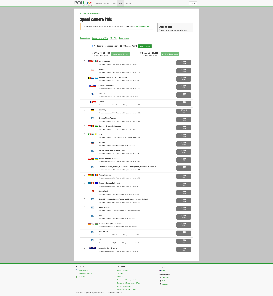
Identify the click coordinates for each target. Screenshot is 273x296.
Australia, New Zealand (108, 248)
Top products (85, 38)
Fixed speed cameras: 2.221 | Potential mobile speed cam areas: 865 (119, 235)
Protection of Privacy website (127, 280)
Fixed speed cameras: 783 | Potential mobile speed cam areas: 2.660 (119, 194)
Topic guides (124, 38)
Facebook (165, 278)
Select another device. (142, 26)
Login (194, 3)
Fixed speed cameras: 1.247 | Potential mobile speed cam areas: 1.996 (119, 129)
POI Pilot (113, 38)
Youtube (165, 284)
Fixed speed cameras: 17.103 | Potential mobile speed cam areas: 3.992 (120, 210)
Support (128, 3)
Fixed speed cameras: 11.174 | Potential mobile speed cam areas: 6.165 (119, 137)
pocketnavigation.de (85, 273)
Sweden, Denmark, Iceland (109, 183)
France (101, 102)
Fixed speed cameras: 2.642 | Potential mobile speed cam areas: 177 (119, 186)
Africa (101, 240)
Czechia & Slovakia (106, 85)
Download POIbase (102, 3)
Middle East (103, 232)
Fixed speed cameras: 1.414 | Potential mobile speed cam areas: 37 (118, 251)
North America (104, 61)
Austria (101, 69)
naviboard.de (83, 270)
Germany (102, 110)
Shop (120, 3)
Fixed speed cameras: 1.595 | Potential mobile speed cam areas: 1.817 (119, 72)
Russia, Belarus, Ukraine (108, 159)
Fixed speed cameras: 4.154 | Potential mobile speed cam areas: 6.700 (119, 105)
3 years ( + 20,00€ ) (150, 53)
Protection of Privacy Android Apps (128, 283)
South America (104, 207)
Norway (102, 142)
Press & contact (122, 270)
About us (120, 276)
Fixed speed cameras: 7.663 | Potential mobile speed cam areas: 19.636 (120, 162)
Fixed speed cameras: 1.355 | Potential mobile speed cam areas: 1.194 (119, 170)
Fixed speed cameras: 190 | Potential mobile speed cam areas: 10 (118, 218)
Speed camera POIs (93, 14)
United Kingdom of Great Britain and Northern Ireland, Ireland (123, 199)
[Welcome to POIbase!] (80, 14)
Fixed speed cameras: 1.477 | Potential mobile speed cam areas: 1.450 (119, 153)
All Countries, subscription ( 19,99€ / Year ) (115, 46)
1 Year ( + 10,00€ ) (101, 53)
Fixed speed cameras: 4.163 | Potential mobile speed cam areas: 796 (119, 80)
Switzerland (103, 191)
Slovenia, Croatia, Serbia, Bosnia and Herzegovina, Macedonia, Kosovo (127, 167)
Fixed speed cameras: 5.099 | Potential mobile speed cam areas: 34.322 (120, 113)
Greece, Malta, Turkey (107, 118)
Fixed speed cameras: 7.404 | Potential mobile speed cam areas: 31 (118, 64)
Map (114, 3)
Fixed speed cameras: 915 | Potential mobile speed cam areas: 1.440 (119, 243)
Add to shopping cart (121, 54)
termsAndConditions (124, 286)
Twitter (164, 281)
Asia (100, 215)
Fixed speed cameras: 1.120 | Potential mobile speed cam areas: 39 (118, 97)
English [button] (163, 270)
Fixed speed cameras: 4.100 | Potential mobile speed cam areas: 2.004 (119, 121)
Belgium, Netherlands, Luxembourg (113, 77)
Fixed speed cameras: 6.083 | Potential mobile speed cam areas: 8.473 (119, 202)
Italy (100, 134)
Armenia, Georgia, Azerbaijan (110, 223)
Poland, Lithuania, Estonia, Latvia (112, 150)
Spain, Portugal (105, 175)
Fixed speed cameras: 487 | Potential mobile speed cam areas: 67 (118, 226)
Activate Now (145, 46)
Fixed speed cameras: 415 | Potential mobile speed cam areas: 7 (117, 145)
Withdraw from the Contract (126, 289)
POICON (82, 276)
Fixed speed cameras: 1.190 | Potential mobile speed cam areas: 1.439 (119, 88)
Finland (102, 94)
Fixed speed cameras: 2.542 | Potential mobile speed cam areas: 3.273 (119, 178)
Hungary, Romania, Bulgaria (110, 126)
